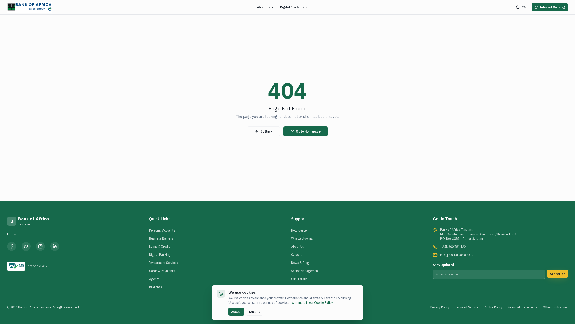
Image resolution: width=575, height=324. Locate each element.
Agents (154, 279)
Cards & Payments (162, 271)
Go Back (266, 131)
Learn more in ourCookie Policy (311, 303)
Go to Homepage (308, 131)
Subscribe (557, 274)
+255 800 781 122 (453, 247)
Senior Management (305, 271)
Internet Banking (552, 7)
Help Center (299, 230)
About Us (297, 247)
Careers (296, 255)
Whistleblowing (302, 238)
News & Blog (300, 263)
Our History (299, 279)
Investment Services (163, 263)
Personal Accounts (162, 230)
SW (523, 7)
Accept (236, 312)
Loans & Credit (159, 247)
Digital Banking (159, 255)
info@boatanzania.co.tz (457, 255)
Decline (254, 312)
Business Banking (161, 238)
